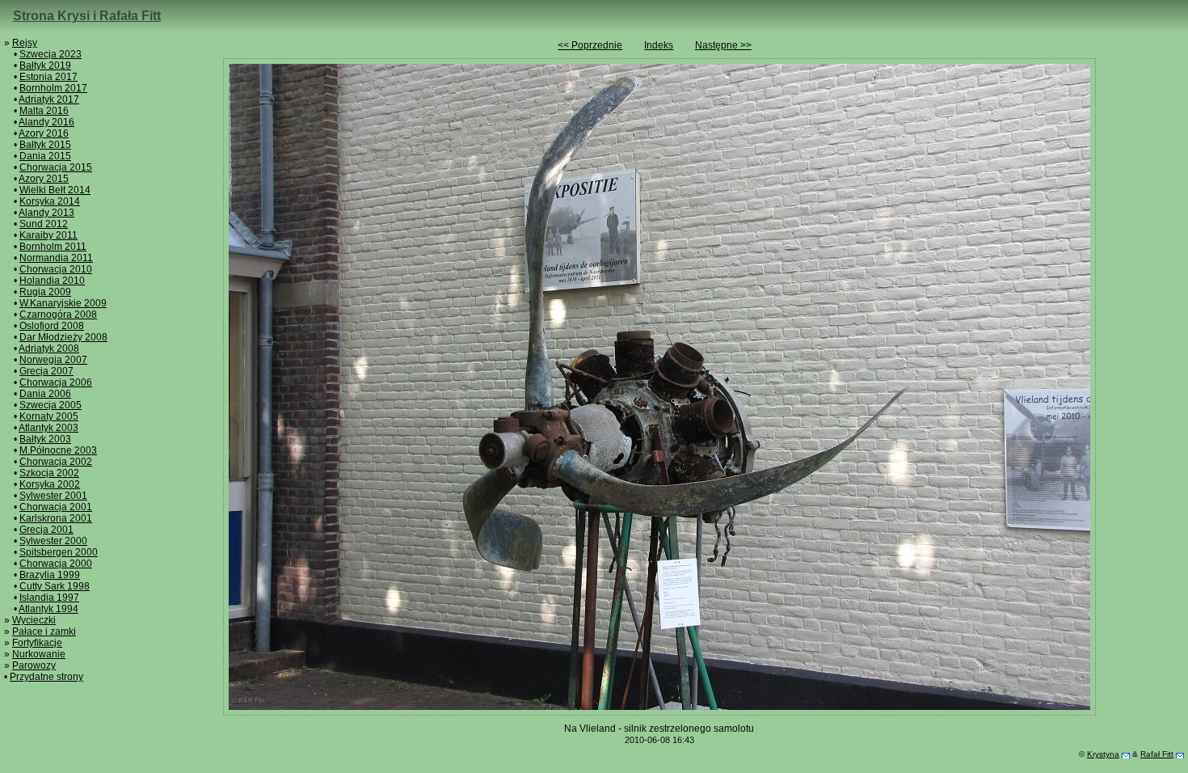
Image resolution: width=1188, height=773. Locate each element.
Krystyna (1103, 754)
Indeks (658, 45)
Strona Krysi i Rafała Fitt (87, 16)
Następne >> (723, 45)
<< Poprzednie (590, 45)
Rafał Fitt (1156, 754)
